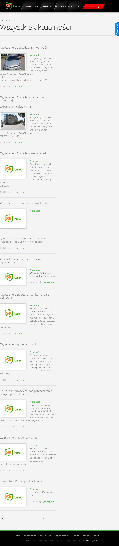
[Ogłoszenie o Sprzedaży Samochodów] (13, 62)
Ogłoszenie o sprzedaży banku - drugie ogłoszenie (24, 296)
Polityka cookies (30, 536)
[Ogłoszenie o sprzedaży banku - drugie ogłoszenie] (13, 313)
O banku (45, 7)
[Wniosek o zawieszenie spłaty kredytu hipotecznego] (13, 276)
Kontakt (73, 7)
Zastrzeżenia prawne (81, 536)
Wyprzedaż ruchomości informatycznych (25, 203)
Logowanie (92, 7)
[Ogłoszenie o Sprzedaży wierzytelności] (13, 169)
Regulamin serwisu (62, 536)
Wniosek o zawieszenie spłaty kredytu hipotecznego (23, 260)
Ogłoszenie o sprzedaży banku (19, 344)
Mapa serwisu (45, 536)
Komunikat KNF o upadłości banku (22, 481)
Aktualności (28, 7)
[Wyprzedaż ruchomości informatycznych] (13, 218)
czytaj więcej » (18, 86)
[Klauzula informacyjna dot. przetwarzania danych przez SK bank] (13, 408)
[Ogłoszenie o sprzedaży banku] (13, 360)
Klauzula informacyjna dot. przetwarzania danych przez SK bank (26, 392)
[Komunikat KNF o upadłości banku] (13, 497)
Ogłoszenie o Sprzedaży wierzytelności (24, 153)
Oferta (58, 7)
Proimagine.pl (91, 540)
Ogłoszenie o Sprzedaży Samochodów (24, 47)
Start (2, 20)
